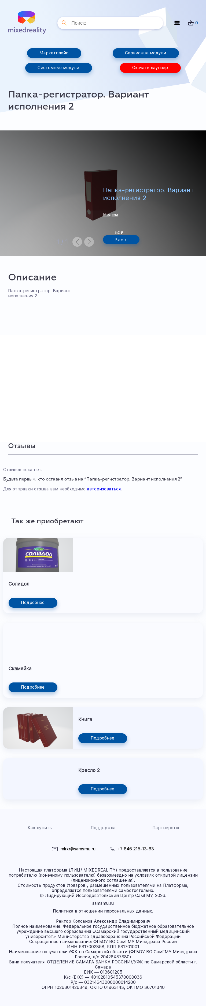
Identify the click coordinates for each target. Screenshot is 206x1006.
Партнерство (166, 827)
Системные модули (58, 67)
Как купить (40, 827)
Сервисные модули (145, 52)
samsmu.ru (103, 903)
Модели (110, 214)
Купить (121, 239)
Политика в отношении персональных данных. (103, 911)
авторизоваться (104, 488)
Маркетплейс (53, 52)
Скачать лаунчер (150, 67)
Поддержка (103, 827)
